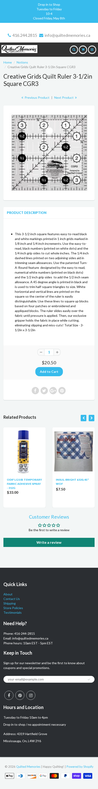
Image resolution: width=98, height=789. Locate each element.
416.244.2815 (24, 35)
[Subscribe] (88, 679)
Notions (22, 62)
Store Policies (13, 608)
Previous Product (36, 97)
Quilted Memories (28, 766)
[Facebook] (8, 695)
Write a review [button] (49, 542)
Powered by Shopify (80, 766)
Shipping (9, 603)
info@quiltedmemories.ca (67, 35)
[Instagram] (30, 695)
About (8, 594)
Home (7, 62)
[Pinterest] (19, 695)
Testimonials (12, 612)
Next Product (64, 97)
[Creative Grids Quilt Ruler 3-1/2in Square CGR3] (49, 152)
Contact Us (11, 599)
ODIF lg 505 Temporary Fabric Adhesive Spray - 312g (24, 484)
